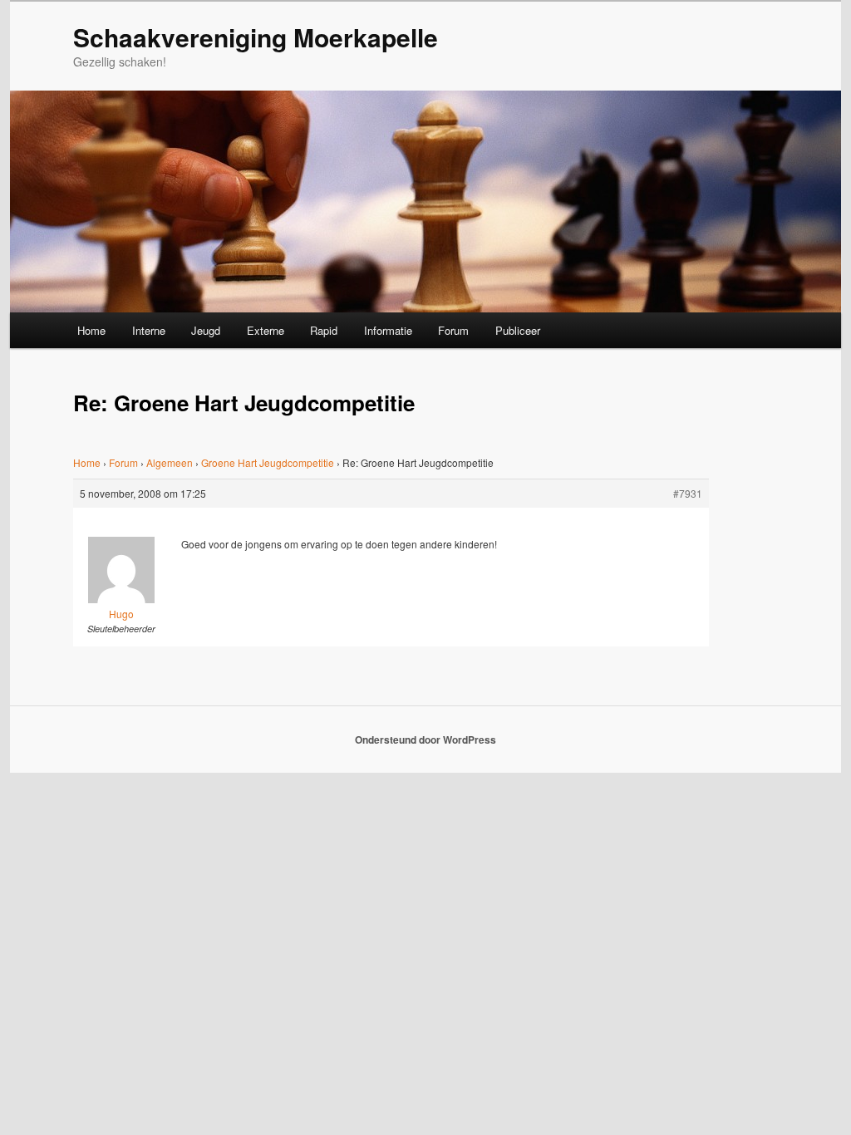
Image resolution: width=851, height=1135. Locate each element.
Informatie (388, 330)
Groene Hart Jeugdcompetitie (267, 462)
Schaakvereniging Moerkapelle (255, 37)
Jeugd (205, 330)
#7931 (687, 493)
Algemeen (169, 462)
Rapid (323, 330)
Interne (148, 330)
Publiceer (517, 330)
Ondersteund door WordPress (425, 739)
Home (91, 330)
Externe (265, 330)
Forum (453, 330)
